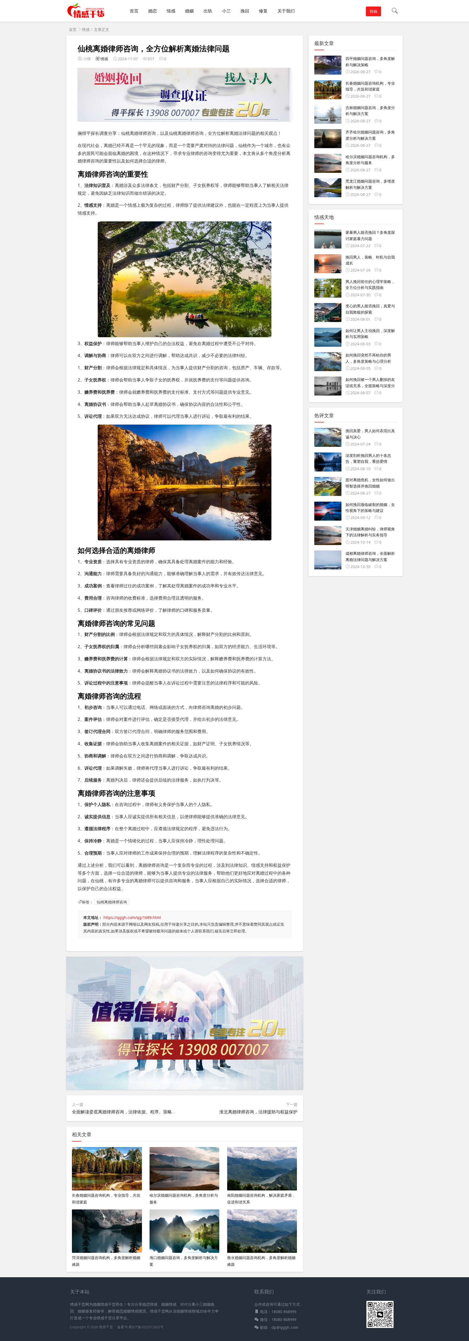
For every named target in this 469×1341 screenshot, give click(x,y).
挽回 (244, 11)
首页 (134, 11)
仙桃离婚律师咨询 (112, 901)
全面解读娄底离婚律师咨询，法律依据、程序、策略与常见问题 (133, 1112)
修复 (263, 11)
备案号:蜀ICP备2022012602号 (140, 1327)
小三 (226, 11)
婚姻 (189, 11)
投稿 (373, 11)
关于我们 (286, 11)
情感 (171, 11)
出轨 (208, 11)
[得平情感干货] (87, 16)
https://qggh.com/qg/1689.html (132, 917)
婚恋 (152, 11)
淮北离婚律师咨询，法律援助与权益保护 (258, 1112)
